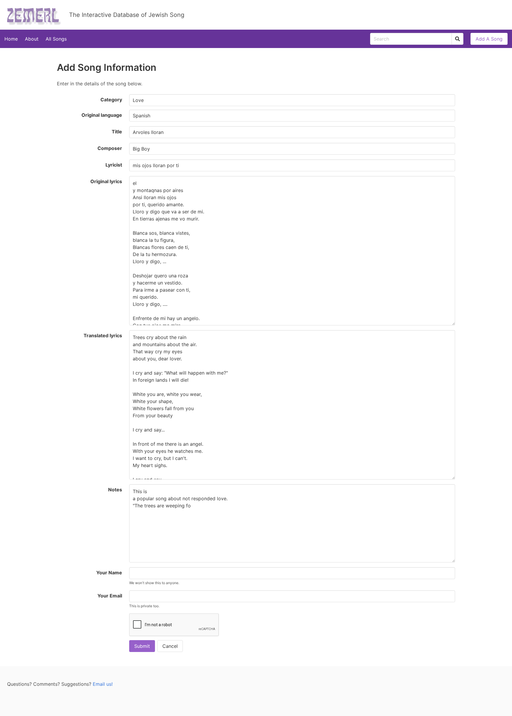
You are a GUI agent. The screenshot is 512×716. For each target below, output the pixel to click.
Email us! (103, 684)
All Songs (56, 39)
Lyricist (113, 165)
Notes (115, 490)
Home (11, 39)
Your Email (109, 596)
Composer (109, 148)
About (32, 39)
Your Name (109, 573)
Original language (101, 115)
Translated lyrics (103, 335)
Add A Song (489, 39)
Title (117, 132)
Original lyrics (106, 181)
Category (111, 100)
